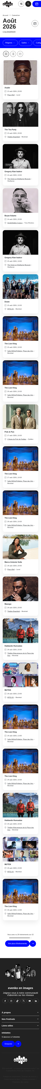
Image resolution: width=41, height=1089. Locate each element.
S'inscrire (8, 1044)
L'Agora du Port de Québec (16, 439)
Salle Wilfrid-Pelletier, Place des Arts (20, 351)
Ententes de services (29, 1076)
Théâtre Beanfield (13, 137)
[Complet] (20, 156)
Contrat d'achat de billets (12, 1079)
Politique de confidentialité (11, 1076)
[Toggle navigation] (21, 4)
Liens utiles (7, 1026)
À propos (6, 1012)
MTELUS (10, 309)
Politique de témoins (28, 1079)
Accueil (5, 15)
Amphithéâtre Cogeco (14, 223)
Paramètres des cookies (21, 1082)
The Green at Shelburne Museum (19, 179)
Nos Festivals (8, 1019)
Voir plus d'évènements (17, 943)
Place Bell (11, 95)
